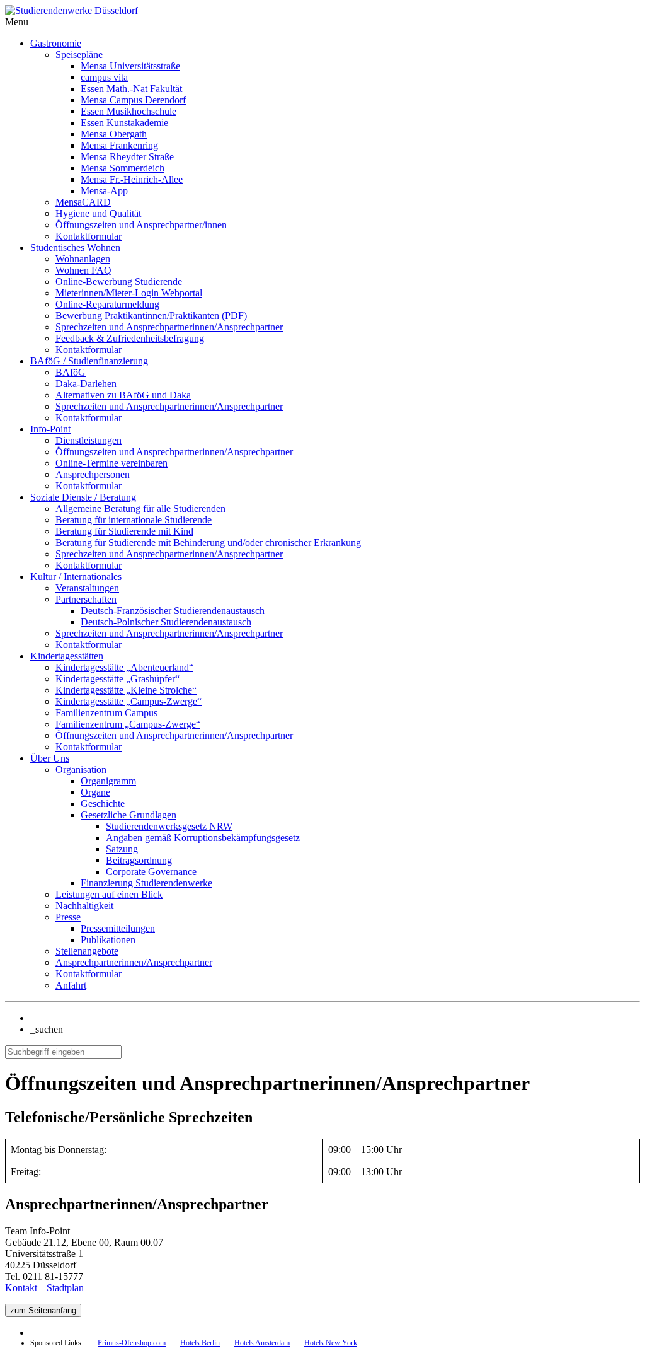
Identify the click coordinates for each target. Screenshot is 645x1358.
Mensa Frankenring (119, 145)
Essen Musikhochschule (128, 111)
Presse (68, 917)
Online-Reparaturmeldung (107, 304)
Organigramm (108, 780)
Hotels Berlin (200, 1342)
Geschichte (103, 803)
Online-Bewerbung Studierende (118, 281)
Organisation (80, 769)
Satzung (122, 849)
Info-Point (50, 429)
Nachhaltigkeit (84, 905)
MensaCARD (83, 202)
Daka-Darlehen (86, 383)
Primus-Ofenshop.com (132, 1342)
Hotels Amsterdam (262, 1342)
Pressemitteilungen (118, 928)
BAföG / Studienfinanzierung (89, 361)
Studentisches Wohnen (75, 247)
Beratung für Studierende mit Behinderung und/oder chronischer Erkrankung (208, 542)
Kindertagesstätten (66, 656)
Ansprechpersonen (92, 474)
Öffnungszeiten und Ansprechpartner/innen (141, 224)
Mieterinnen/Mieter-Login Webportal (128, 292)
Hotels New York (330, 1342)
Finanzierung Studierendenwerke (146, 883)
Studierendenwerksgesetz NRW (169, 826)
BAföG (70, 372)
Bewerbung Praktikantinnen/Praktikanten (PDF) (151, 315)
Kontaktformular (88, 236)
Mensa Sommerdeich (122, 168)
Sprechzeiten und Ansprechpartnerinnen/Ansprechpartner (169, 327)
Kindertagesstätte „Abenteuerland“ (124, 667)
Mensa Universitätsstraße (130, 66)
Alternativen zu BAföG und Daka (123, 395)
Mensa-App (104, 190)
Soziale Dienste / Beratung (83, 497)
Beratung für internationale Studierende (133, 519)
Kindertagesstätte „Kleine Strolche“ (126, 690)
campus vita (104, 77)
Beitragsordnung (139, 860)
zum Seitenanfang (43, 1310)
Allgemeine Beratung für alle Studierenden (140, 508)
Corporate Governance (151, 871)
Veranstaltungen (87, 588)
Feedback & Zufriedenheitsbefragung (129, 338)
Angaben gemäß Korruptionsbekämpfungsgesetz (203, 837)
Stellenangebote (86, 951)
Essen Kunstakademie (124, 122)
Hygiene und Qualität (98, 213)
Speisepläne (79, 54)
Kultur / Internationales (76, 576)
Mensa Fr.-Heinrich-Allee (132, 179)
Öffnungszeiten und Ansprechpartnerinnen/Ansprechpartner (174, 451)
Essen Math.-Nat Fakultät (131, 88)
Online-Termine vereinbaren (111, 463)
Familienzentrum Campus (106, 712)
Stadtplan (65, 1287)
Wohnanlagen (82, 258)
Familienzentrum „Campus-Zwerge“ (127, 724)
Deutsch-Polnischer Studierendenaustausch (166, 622)
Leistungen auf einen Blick (109, 894)
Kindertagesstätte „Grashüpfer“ (117, 678)
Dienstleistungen (88, 440)
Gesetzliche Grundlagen (128, 815)
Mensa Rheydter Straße (127, 156)
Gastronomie (55, 43)
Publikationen (108, 939)
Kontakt (21, 1287)
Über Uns (49, 758)
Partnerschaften (86, 599)
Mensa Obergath (114, 134)
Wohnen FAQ (83, 270)
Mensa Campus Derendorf (133, 100)
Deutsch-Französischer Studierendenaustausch (173, 610)
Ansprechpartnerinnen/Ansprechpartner (133, 962)
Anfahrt (70, 985)
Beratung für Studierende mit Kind (124, 531)
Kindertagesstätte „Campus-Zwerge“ (128, 701)
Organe (95, 792)
